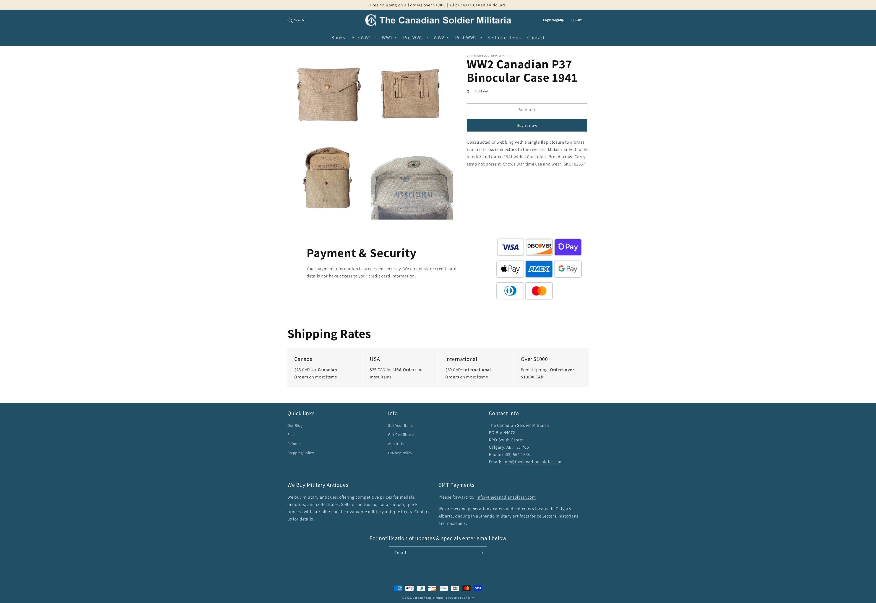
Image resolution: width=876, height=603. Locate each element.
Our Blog (294, 425)
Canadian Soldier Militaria (430, 597)
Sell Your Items (401, 425)
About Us (396, 443)
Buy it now (526, 125)
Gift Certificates (401, 434)
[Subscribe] (481, 552)
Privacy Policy (400, 452)
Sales (292, 434)
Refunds (294, 443)
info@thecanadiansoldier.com (533, 462)
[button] (293, 20)
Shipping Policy (300, 452)
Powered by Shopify (461, 597)
